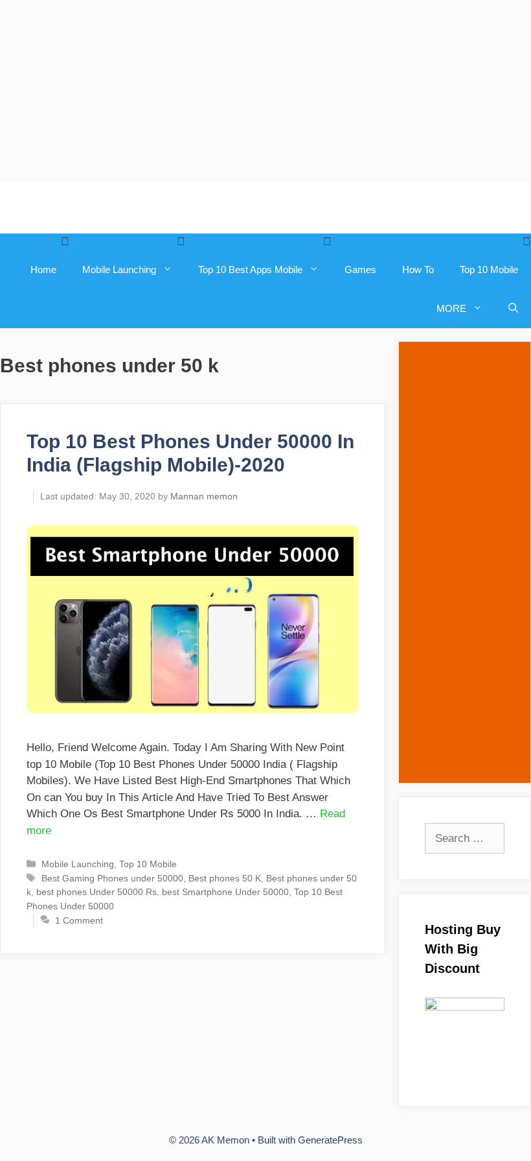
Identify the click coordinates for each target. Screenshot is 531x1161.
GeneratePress (330, 1139)
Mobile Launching (119, 269)
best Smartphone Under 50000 (225, 892)
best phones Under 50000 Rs (96, 892)
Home (43, 269)
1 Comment (79, 920)
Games (360, 269)
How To (418, 269)
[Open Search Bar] (513, 308)
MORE (451, 308)
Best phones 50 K (224, 878)
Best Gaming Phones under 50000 (112, 878)
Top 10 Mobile (489, 269)
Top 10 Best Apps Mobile (250, 269)
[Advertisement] (265, 91)
